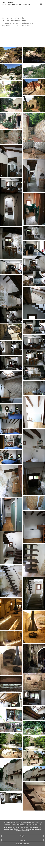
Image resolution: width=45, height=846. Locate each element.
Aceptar (22, 836)
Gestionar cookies (22, 844)
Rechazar (23, 840)
